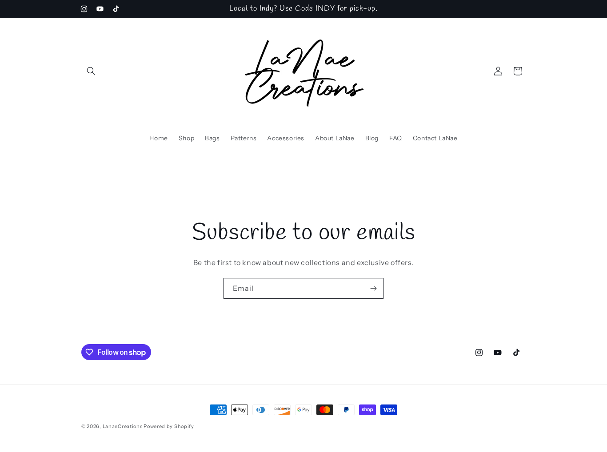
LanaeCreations (123, 426)
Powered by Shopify (169, 426)
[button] (91, 71)
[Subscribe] (373, 288)
